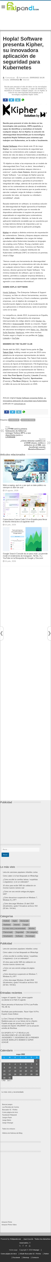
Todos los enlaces (8, 1129)
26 (20, 1074)
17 (10, 1071)
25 (15, 1074)
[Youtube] (30, 1245)
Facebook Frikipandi (9, 1115)
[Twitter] (26, 1245)
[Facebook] (23, 1245)
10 (10, 1068)
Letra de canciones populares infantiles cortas (20, 872)
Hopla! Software (9, 292)
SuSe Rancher (9, 332)
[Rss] (20, 1245)
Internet (26, 80)
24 (10, 1074)
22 (37, 1071)
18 (15, 1071)
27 (26, 1074)
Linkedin (6, 338)
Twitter (40, 335)
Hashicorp (20, 332)
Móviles (32, 928)
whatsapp (22, 100)
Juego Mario (6, 1120)
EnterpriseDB (18, 324)
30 (4, 1078)
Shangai (36, 1250)
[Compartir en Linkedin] (18, 100)
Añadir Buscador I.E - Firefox (30, 1254)
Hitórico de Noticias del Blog (12, 1133)
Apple (15, 921)
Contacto (35, 1257)
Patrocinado (7, 932)
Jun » (9, 1080)
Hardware (6, 925)
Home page (13, 1250)
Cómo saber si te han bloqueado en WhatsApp (20, 876)
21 (31, 1071)
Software (19, 936)
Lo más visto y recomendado (14, 928)
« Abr (3, 1080)
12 (20, 1068)
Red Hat (43, 330)
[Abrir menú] (3, 7)
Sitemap (26, 1257)
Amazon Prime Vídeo (9, 1225)
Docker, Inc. (41, 321)
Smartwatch (7, 936)
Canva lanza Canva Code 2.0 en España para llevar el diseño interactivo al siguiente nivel (25, 520)
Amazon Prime (7, 1222)
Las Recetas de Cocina (10, 1107)
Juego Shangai (7, 1123)
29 (37, 1074)
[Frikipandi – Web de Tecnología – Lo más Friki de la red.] (25, 6)
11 (15, 1068)
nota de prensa (28, 420)
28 (31, 1074)
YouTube (15, 338)
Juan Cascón (28, 1239)
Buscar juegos (7, 1104)
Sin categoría (32, 932)
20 (26, 1071)
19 (20, 1071)
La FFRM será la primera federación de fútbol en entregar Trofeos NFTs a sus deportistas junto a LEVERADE (18, 432)
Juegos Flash (7, 1117)
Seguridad (19, 932)
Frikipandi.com (15, 1239)
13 (26, 1068)
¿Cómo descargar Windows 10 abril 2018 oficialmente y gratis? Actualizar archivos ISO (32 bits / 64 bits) (20, 906)
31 (10, 1078)
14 (31, 1068)
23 (4, 1074)
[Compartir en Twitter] (11, 100)
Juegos (26, 925)
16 (4, 1071)
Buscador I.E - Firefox (9, 1110)
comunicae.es (20, 404)
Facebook (16, 1257)
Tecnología (30, 936)
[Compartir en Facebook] (5, 100)
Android (6, 921)
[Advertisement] (25, 685)
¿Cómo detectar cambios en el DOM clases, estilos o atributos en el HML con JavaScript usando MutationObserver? (33, 444)
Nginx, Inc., (35, 330)
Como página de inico (10, 1112)
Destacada (24, 921)
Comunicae (10, 78)
